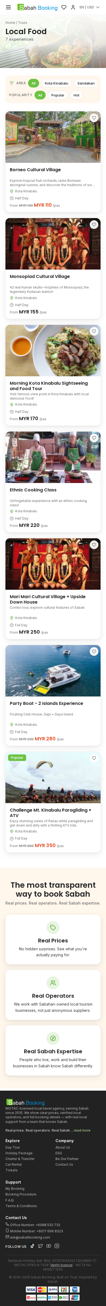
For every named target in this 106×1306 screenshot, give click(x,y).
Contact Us (64, 1164)
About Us (62, 1147)
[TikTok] (32, 1245)
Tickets (11, 1170)
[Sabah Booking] (37, 7)
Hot (76, 95)
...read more (81, 1130)
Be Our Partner (67, 1159)
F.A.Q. (9, 1200)
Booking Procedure (20, 1194)
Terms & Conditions (21, 1206)
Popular (57, 95)
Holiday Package (19, 1153)
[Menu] (8, 7)
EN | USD (87, 7)
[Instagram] (56, 1245)
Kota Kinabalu (56, 83)
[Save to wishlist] (94, 118)
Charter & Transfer (20, 1159)
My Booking (14, 1189)
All (34, 83)
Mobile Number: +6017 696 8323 (36, 1231)
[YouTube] (48, 1245)
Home (10, 23)
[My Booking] (73, 7)
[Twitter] (40, 1245)
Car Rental (13, 1164)
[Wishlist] (64, 7)
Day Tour (12, 1147)
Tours (22, 23)
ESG (58, 1153)
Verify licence (61, 1265)
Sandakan (86, 83)
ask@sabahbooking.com (30, 1237)
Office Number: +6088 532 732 (34, 1225)
